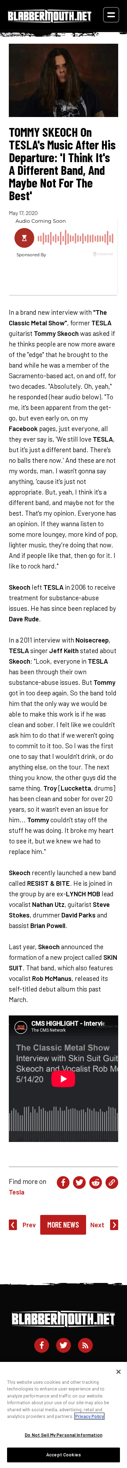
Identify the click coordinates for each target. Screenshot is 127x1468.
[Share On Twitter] (79, 1182)
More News (63, 1224)
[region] (63, 1415)
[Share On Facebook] (63, 1182)
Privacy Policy (89, 1416)
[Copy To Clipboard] (111, 1182)
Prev (29, 1225)
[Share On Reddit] (95, 1182)
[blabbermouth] (50, 20)
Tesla (16, 1192)
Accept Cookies (63, 1454)
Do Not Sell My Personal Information (63, 1435)
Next (97, 1225)
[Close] (118, 1372)
